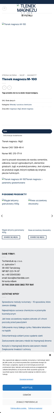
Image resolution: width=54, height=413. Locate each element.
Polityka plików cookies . (19, 408)
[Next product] (4, 88)
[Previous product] (9, 88)
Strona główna (9, 75)
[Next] (51, 221)
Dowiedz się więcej (11, 237)
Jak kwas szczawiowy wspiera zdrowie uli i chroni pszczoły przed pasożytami (24, 320)
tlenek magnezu (27, 109)
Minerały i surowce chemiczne (21, 105)
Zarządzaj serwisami (26, 379)
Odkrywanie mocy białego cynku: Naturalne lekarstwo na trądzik (26, 329)
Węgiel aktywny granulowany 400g (13, 231)
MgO (19, 109)
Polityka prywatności (35, 408)
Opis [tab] (5, 131)
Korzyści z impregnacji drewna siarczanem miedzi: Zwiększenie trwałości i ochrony (24, 347)
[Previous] (2, 221)
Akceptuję (27, 387)
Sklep (22, 75)
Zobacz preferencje (27, 402)
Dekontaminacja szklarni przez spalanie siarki (22, 335)
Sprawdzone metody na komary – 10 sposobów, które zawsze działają (26, 304)
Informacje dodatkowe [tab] (12, 135)
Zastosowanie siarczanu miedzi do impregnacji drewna (26, 340)
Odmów (27, 395)
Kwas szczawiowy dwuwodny (39, 230)
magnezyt (32, 75)
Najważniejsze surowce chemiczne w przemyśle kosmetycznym (24, 312)
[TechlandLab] (27, 8)
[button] (50, 355)
